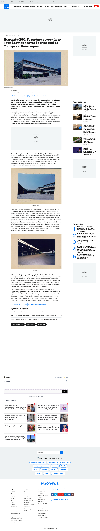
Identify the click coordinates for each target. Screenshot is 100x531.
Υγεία (12, 502)
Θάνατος (53, 469)
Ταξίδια (46, 6)
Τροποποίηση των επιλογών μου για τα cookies (43, 517)
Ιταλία (46, 473)
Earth (65, 6)
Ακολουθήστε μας (29, 500)
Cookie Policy (41, 501)
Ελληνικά (5, 1)
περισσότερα (41, 489)
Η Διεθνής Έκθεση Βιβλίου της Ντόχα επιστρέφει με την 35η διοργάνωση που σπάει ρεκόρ (34, 319)
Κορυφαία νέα (79, 102)
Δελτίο (26, 493)
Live (96, 6)
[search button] (53, 2)
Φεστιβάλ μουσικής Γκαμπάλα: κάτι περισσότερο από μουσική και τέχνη (29, 311)
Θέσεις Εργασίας (42, 508)
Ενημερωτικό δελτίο (58, 499)
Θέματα (13, 489)
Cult (19, 35)
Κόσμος (32, 6)
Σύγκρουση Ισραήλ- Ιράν (38, 462)
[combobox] (61, 2)
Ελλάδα (63, 465)
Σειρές (14, 35)
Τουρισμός (63, 469)
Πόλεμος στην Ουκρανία (41, 465)
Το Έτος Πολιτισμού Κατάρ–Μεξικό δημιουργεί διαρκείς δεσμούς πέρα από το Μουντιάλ (33, 315)
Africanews (27, 506)
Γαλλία (35, 469)
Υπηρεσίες (27, 489)
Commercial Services (43, 495)
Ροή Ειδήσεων (17, 6)
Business (39, 6)
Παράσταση (41, 324)
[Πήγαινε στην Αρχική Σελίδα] (6, 6)
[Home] (4, 35)
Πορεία (38, 473)
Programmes (14, 511)
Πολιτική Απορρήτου (43, 503)
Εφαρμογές (27, 502)
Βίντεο (12, 508)
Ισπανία (54, 465)
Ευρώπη (26, 6)
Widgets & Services (29, 504)
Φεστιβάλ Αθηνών (18, 324)
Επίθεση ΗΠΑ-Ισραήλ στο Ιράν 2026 (59, 462)
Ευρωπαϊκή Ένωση (58, 473)
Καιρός (26, 496)
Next (52, 6)
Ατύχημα (44, 469)
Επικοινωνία (41, 505)
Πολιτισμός (58, 6)
